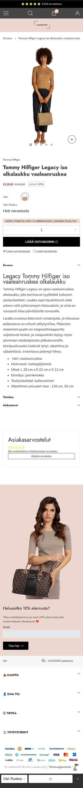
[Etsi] (30, 13)
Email (6, 627)
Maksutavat (10, 405)
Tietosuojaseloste (60, 767)
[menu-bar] (6, 13)
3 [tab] (41, 145)
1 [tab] (30, 145)
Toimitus (8, 397)
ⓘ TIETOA (10, 713)
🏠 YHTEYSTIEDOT (15, 732)
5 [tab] (51, 145)
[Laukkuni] (41, 25)
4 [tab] (46, 145)
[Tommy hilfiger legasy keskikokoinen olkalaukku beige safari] (41, 96)
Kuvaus (7, 265)
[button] (7, 230)
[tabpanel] (41, 96)
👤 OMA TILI (11, 694)
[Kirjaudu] (77, 13)
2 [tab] (36, 145)
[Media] (72, 139)
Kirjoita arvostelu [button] (41, 456)
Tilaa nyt (13, 645)
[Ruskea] (25, 197)
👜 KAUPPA (11, 675)
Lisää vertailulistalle (18, 251)
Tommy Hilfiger (11, 159)
